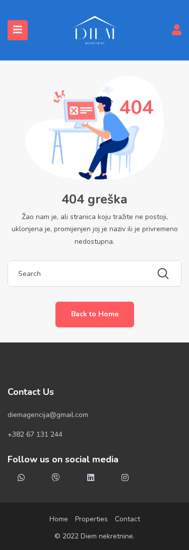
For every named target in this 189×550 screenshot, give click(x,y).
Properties (91, 519)
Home (58, 519)
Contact (127, 519)
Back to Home (94, 314)
